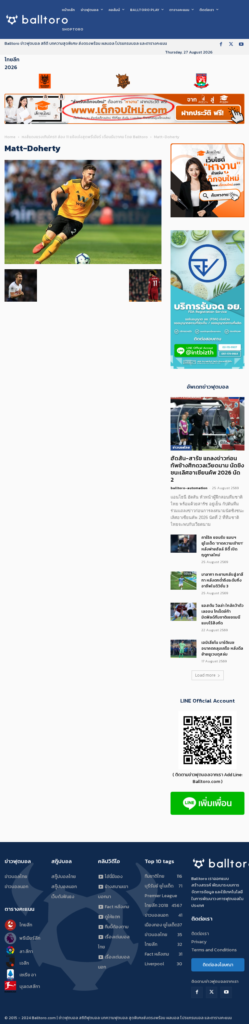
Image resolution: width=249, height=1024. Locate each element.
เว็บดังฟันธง (62, 896)
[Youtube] (241, 44)
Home (10, 137)
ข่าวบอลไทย (181, 447)
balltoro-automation (189, 487)
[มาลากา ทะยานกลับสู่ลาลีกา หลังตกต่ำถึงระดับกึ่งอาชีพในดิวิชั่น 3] (183, 581)
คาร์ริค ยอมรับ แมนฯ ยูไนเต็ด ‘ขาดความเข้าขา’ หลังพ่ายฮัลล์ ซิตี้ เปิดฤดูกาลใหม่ (222, 546)
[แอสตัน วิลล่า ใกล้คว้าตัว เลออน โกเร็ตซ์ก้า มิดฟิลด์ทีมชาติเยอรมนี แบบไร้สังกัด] (183, 612)
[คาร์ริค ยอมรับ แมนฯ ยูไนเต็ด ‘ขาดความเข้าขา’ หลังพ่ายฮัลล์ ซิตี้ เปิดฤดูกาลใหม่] (183, 544)
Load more (205, 675)
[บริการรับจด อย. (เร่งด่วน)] (207, 367)
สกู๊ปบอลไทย (63, 876)
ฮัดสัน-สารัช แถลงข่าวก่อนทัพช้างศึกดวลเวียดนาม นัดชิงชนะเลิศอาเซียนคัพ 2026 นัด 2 (207, 469)
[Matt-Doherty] (83, 262)
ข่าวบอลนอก (16, 886)
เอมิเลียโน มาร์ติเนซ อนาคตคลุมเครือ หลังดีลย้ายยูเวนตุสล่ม (222, 648)
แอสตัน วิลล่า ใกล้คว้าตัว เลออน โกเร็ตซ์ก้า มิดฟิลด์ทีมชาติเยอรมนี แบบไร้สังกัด (222, 614)
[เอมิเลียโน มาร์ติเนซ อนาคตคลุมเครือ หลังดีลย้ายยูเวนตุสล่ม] (183, 649)
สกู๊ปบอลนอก (64, 886)
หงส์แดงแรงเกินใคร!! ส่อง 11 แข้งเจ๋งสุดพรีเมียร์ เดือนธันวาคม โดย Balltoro (85, 137)
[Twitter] (231, 44)
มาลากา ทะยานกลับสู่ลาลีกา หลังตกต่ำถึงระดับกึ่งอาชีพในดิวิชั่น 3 (222, 580)
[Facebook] (221, 44)
